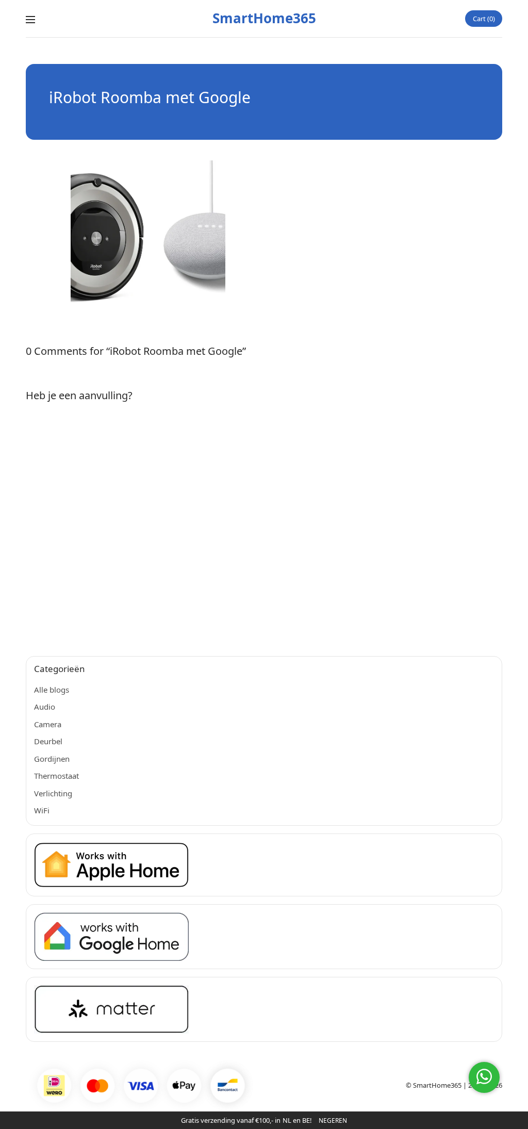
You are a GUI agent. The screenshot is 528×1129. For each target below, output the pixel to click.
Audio (44, 706)
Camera (47, 724)
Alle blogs (51, 689)
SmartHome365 (264, 18)
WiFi (42, 810)
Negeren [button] (333, 1120)
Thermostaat (56, 776)
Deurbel (48, 741)
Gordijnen (52, 759)
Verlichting (53, 793)
